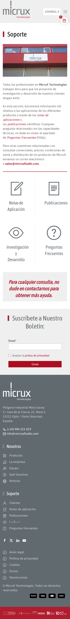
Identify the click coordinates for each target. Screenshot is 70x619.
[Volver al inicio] (16, 12)
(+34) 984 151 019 (19, 429)
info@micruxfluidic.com (22, 433)
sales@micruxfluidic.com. (22, 163)
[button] (65, 12)
